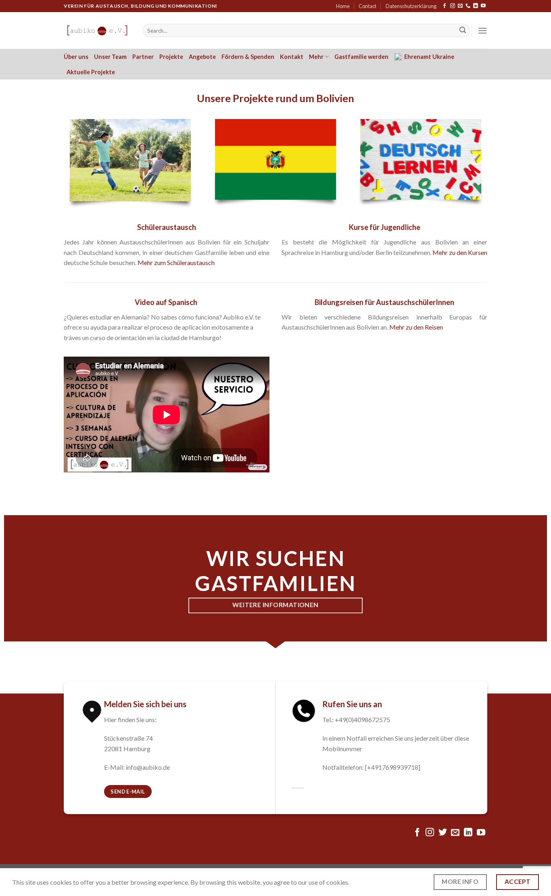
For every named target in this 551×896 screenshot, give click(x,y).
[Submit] (463, 31)
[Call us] (467, 6)
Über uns (76, 56)
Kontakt (291, 56)
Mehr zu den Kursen (459, 252)
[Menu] (482, 30)
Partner (143, 56)
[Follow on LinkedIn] (475, 6)
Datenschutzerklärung (411, 6)
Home (343, 6)
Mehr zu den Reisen (416, 327)
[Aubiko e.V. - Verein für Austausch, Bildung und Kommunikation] (97, 30)
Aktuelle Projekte (91, 72)
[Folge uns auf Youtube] (483, 6)
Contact (367, 6)
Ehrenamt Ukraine (429, 56)
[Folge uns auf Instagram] (452, 6)
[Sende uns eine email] (460, 6)
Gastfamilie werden (361, 56)
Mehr (316, 56)
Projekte (171, 56)
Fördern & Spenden (247, 56)
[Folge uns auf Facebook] (444, 6)
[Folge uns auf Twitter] (442, 833)
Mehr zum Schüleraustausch (176, 262)
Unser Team (110, 56)
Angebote (202, 56)
